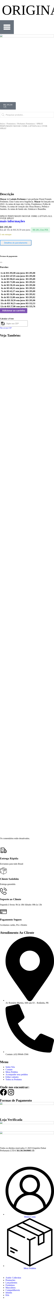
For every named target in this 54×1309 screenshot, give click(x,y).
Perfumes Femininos (26, 124)
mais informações (12, 221)
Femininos (11, 124)
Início (2, 124)
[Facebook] (3, 1092)
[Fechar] (1, 262)
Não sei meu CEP (6, 328)
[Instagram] (10, 1092)
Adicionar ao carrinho (13, 310)
